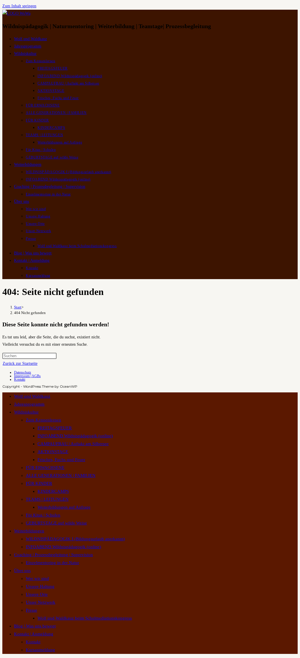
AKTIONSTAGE (53, 451)
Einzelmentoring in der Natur (52, 562)
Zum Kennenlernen (43, 420)
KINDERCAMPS (53, 491)
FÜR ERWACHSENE (45, 467)
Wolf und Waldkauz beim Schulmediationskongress (85, 618)
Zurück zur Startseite (20, 363)
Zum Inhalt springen (19, 6)
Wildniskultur (26, 412)
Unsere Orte (37, 594)
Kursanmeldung (40, 649)
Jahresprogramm (29, 404)
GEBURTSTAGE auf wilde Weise (56, 523)
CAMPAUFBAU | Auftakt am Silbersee (73, 443)
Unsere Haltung (40, 586)
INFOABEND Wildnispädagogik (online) (75, 435)
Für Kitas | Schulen (43, 515)
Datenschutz (22, 372)
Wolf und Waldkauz (32, 396)
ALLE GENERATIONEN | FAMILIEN (61, 475)
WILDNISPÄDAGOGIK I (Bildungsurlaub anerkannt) (75, 538)
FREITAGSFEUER (55, 428)
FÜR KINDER (39, 483)
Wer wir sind (37, 578)
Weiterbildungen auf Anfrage (64, 507)
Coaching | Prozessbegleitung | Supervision (53, 554)
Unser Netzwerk (40, 602)
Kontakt (19, 379)
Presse (31, 610)
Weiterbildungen (29, 531)
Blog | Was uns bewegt (35, 626)
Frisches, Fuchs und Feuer (61, 459)
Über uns (22, 570)
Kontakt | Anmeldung (33, 634)
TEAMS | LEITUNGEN (47, 499)
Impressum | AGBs (27, 376)
